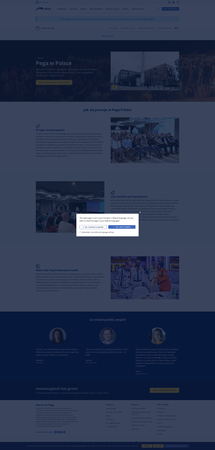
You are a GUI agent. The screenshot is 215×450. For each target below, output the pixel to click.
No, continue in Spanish (94, 227)
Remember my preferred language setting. (98, 232)
